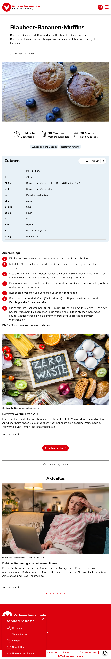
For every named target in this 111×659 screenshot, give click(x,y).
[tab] (46, 593)
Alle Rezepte (53, 448)
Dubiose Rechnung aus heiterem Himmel (30, 563)
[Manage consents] (104, 652)
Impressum (69, 652)
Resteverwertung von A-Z (20, 414)
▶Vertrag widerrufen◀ (70, 656)
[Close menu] (43, 619)
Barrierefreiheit (88, 652)
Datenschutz (52, 652)
